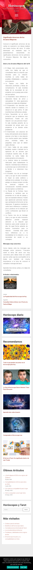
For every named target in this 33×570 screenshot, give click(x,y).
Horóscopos (16, 5)
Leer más (23, 567)
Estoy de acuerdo (13, 567)
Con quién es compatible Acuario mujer (16, 488)
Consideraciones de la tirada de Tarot (16, 528)
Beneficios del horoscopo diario (14, 526)
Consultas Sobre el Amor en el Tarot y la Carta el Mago (15, 303)
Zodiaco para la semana (12, 523)
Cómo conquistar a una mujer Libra (15, 493)
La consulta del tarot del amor (13, 530)
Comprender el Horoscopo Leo (12, 435)
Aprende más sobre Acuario (11, 412)
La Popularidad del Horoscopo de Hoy (14, 296)
